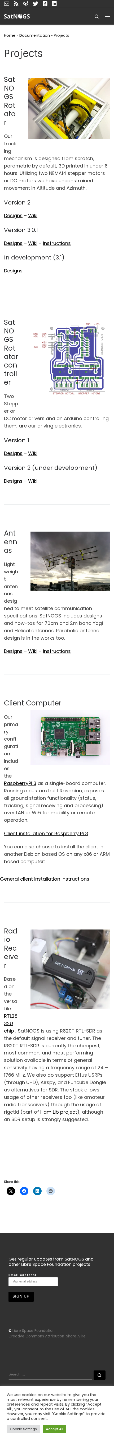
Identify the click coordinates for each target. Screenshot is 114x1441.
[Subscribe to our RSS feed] (16, 4)
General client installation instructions (44, 879)
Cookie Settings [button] (23, 1428)
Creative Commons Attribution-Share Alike (47, 1336)
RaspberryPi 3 (20, 783)
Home (9, 35)
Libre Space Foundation (33, 1330)
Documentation (34, 35)
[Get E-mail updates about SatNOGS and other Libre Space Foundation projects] (6, 4)
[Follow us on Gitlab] (25, 4)
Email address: (22, 1274)
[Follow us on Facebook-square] (45, 4)
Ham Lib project (58, 1112)
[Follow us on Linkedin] (54, 4)
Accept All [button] (54, 1428)
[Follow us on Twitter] (35, 4)
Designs (13, 215)
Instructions (57, 243)
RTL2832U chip (10, 1023)
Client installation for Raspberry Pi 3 (46, 833)
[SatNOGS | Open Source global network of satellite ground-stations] (22, 16)
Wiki (32, 215)
